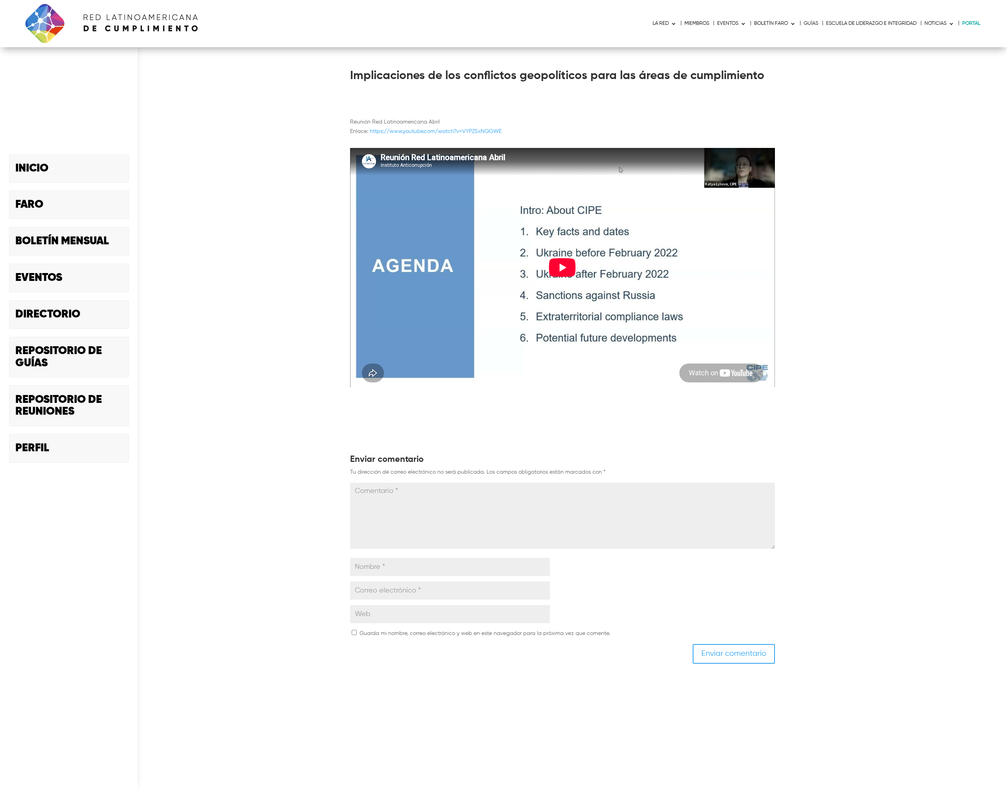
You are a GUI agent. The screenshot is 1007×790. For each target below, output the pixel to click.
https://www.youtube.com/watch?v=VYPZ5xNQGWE (436, 131)
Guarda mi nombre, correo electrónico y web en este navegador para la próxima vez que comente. (485, 633)
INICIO (31, 168)
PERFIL (32, 448)
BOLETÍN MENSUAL (62, 241)
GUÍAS (811, 23)
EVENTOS (38, 277)
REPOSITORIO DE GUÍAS (58, 357)
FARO (29, 204)
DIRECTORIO (47, 314)
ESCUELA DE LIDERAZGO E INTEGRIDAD (871, 23)
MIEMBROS (696, 23)
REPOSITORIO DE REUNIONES (58, 405)
